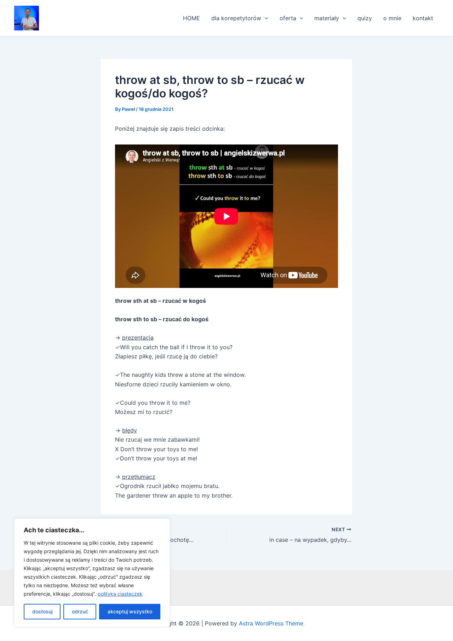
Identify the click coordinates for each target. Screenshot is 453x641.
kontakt (423, 18)
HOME (191, 18)
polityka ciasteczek (120, 594)
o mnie (392, 18)
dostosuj (42, 611)
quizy (364, 18)
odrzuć (80, 611)
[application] (264, 18)
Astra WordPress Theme (271, 623)
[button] (26, 18)
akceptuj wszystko (130, 611)
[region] (92, 572)
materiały (326, 18)
